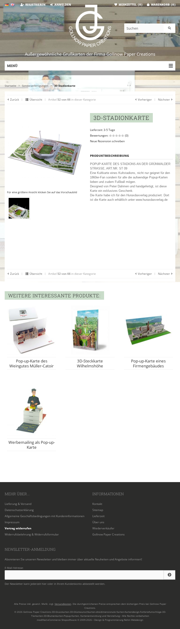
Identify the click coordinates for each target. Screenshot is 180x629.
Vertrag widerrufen (18, 528)
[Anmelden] (169, 574)
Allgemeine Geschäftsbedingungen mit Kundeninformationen (44, 516)
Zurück (14, 100)
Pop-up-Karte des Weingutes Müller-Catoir (31, 363)
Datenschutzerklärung (19, 510)
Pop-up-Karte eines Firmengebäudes (148, 363)
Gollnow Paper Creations (108, 534)
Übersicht (35, 100)
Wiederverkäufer (103, 528)
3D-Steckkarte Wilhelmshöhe (90, 363)
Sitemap (97, 510)
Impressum (12, 522)
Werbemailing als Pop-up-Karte (31, 445)
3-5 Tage (109, 130)
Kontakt (97, 504)
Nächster (164, 100)
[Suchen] (169, 28)
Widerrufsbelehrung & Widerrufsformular (32, 534)
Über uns (98, 522)
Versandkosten (63, 603)
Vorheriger (144, 100)
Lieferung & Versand (18, 504)
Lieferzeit (98, 516)
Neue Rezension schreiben (107, 141)
